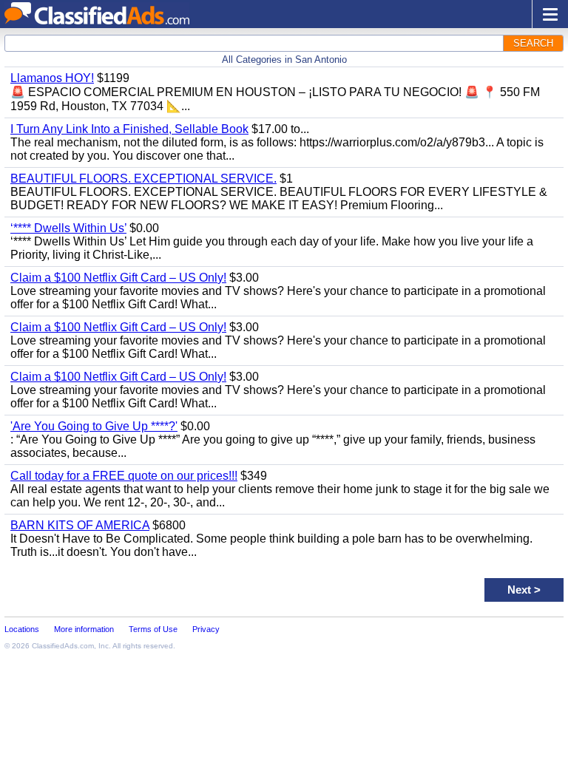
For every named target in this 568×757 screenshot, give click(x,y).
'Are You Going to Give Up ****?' (94, 426)
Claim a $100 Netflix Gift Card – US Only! (118, 277)
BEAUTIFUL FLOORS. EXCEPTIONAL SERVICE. (143, 178)
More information (84, 629)
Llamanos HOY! (52, 78)
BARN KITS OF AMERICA (79, 525)
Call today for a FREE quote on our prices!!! (123, 475)
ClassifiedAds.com (63, 646)
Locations (21, 629)
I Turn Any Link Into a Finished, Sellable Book (129, 129)
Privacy (206, 629)
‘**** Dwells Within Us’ (68, 228)
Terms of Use (153, 629)
